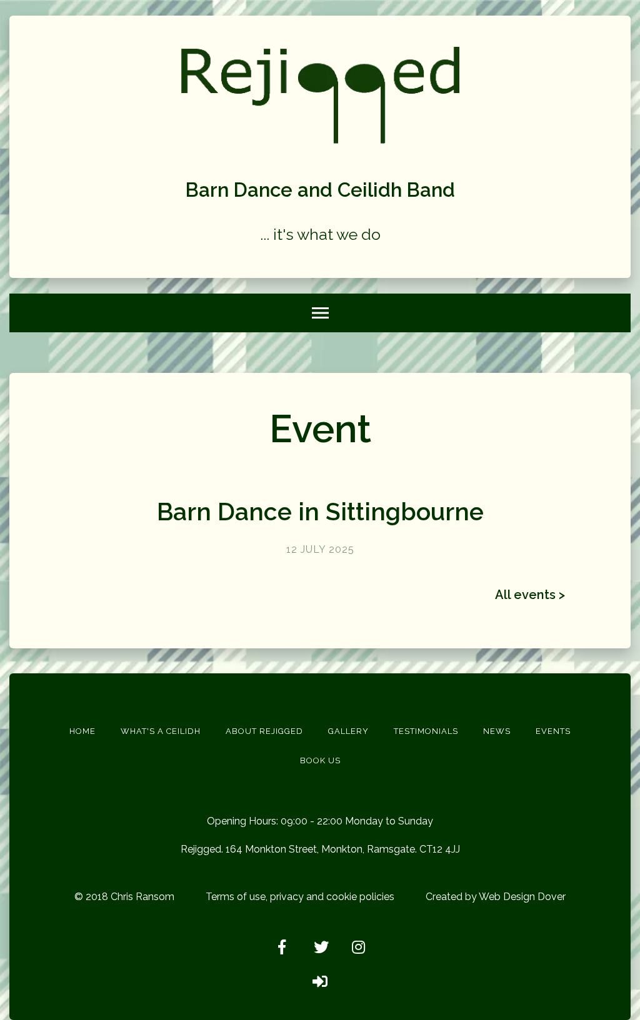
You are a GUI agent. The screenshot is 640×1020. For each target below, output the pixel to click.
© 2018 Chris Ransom (124, 897)
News (497, 731)
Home (82, 731)
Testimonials (426, 731)
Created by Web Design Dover (496, 897)
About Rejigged (264, 731)
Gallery (348, 731)
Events (553, 731)
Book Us (320, 760)
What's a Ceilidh (161, 731)
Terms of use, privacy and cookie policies (300, 897)
